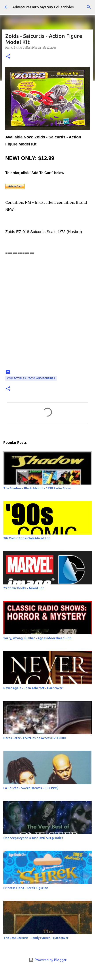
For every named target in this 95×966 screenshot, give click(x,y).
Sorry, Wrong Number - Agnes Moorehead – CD (37, 638)
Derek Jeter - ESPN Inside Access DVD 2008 (34, 738)
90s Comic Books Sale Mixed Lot (26, 538)
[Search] (88, 7)
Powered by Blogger (50, 960)
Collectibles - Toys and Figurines (31, 378)
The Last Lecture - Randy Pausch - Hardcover (35, 938)
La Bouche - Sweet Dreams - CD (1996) (31, 788)
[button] (8, 57)
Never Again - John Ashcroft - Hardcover (33, 688)
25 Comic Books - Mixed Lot (23, 588)
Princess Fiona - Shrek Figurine (25, 888)
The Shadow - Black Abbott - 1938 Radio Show (37, 488)
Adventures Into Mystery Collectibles (43, 7)
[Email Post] (8, 373)
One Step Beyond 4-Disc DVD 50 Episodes (33, 838)
